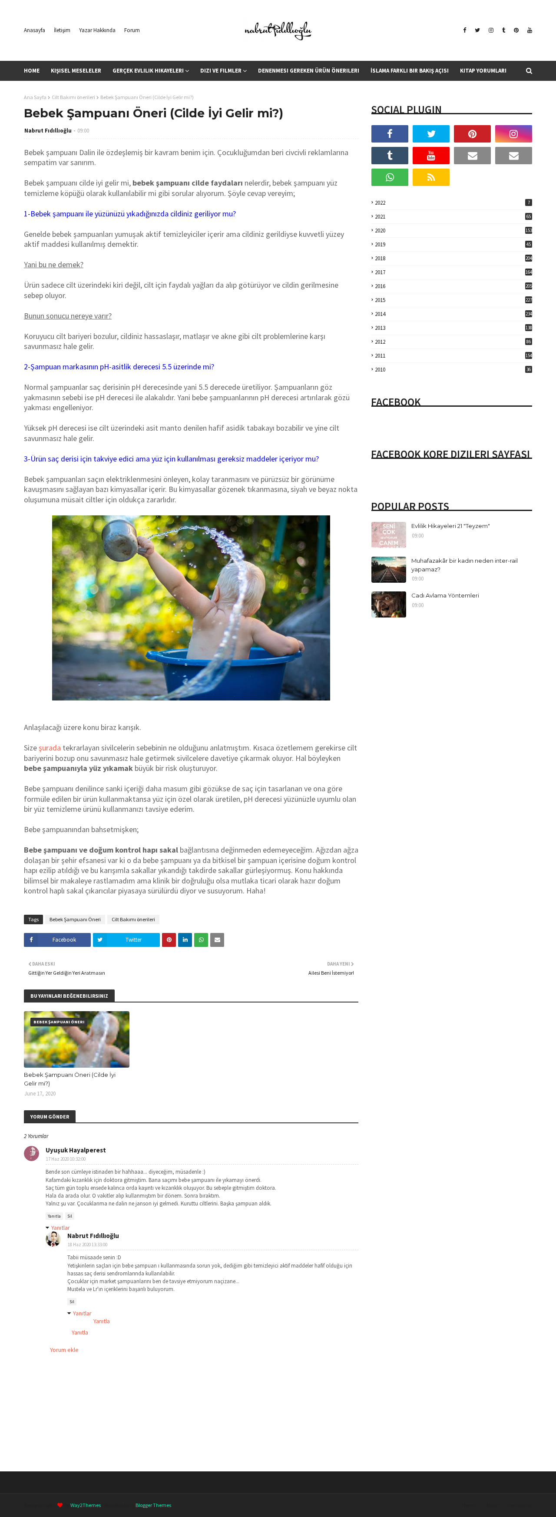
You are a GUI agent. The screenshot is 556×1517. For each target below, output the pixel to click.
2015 (453, 300)
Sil (69, 1216)
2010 (453, 369)
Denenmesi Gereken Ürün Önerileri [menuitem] (308, 70)
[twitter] (477, 30)
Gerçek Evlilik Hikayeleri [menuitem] (148, 70)
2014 (453, 314)
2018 (453, 258)
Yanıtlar (60, 1228)
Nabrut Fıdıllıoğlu (48, 130)
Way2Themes (85, 1505)
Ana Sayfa (35, 97)
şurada (50, 748)
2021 (453, 216)
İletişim (62, 30)
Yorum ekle (64, 1350)
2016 (453, 286)
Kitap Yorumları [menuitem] (483, 70)
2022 (452, 202)
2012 (453, 341)
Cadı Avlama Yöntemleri (445, 595)
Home (468, 1505)
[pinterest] (516, 30)
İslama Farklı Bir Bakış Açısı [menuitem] (410, 70)
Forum (132, 30)
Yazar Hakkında (97, 30)
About (492, 1505)
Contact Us (520, 1505)
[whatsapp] (389, 177)
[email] (472, 155)
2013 (453, 328)
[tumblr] (503, 30)
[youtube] (528, 30)
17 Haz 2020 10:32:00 (66, 1159)
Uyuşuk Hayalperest (76, 1150)
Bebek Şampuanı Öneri (75, 919)
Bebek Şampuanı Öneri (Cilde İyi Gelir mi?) (70, 1079)
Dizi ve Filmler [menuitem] (221, 70)
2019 (453, 244)
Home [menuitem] (32, 70)
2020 (453, 230)
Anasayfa (34, 30)
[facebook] (464, 30)
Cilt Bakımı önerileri (73, 97)
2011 (453, 355)
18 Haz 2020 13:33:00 (87, 1244)
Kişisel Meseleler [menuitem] (76, 70)
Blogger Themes (153, 1505)
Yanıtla (54, 1216)
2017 (453, 272)
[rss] (431, 177)
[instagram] (491, 30)
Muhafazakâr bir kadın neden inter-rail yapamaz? (464, 565)
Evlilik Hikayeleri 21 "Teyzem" (450, 525)
